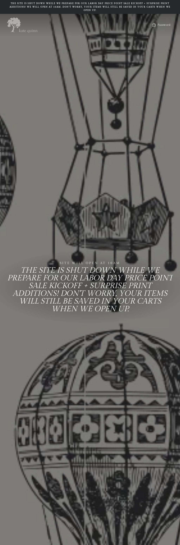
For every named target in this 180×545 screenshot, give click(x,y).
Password (164, 25)
